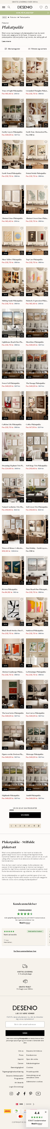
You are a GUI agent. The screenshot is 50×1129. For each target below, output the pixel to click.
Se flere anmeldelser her (25, 951)
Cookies (29, 1067)
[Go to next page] (39, 826)
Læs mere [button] (6, 41)
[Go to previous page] (11, 826)
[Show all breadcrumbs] (4, 17)
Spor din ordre (32, 1059)
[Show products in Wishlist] (41, 7)
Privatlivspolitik (32, 1072)
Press (21, 1055)
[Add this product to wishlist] (22, 59)
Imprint (21, 1059)
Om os (21, 1051)
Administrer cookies (34, 1082)
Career (21, 1063)
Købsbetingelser (33, 1063)
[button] (37, 1118)
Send (25, 1033)
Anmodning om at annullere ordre (33, 1076)
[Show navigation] (3, 7)
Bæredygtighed (17, 1067)
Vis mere (25, 815)
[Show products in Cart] (46, 7)
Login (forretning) (16, 1087)
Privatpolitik (23, 1038)
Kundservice (31, 1055)
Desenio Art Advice (34, 1051)
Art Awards (19, 1083)
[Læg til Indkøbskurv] (22, 84)
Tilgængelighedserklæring (13, 1072)
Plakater (13, 17)
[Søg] (9, 7)
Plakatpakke (25, 17)
